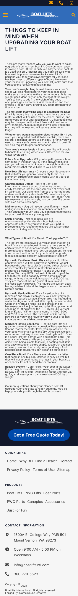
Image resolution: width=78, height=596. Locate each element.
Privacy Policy (18, 469)
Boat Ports (51, 493)
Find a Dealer (46, 461)
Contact (66, 461)
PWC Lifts (33, 493)
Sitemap (63, 469)
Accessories (55, 501)
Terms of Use (44, 469)
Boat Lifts (14, 493)
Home (12, 461)
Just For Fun (17, 510)
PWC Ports (16, 501)
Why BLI (26, 461)
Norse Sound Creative (32, 592)
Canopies (35, 501)
